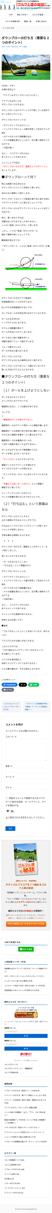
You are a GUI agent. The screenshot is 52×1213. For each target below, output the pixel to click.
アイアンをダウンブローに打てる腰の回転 (20, 1107)
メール (10, 776)
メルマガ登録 (37, 14)
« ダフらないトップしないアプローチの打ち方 (11, 706)
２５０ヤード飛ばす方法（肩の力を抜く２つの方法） (25, 985)
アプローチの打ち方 (12, 1169)
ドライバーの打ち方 (12, 1192)
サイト (8, 787)
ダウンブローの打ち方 (10, 46)
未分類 (7, 1178)
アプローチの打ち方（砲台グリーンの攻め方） (22, 1090)
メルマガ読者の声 (12, 21)
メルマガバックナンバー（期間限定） (19, 1068)
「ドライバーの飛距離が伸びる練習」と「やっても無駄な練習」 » (36, 706)
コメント (11, 736)
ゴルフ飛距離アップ (12, 1160)
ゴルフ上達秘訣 (10, 1164)
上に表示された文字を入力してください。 (25, 817)
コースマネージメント (13, 1188)
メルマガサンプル (11, 1064)
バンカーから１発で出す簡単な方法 (18, 981)
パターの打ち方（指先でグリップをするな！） (22, 1127)
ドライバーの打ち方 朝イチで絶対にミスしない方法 (25, 1095)
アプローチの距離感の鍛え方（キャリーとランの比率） (26, 1141)
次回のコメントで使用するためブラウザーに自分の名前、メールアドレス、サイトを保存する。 (25, 801)
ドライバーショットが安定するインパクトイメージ (24, 1132)
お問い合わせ (41, 21)
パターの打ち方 (10, 1183)
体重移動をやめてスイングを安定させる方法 (21, 990)
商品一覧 (27, 21)
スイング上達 (9, 1174)
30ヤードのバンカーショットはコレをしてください (24, 976)
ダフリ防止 (23, 46)
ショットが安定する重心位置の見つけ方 (20, 1137)
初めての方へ (22, 14)
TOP (11, 14)
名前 (8, 766)
